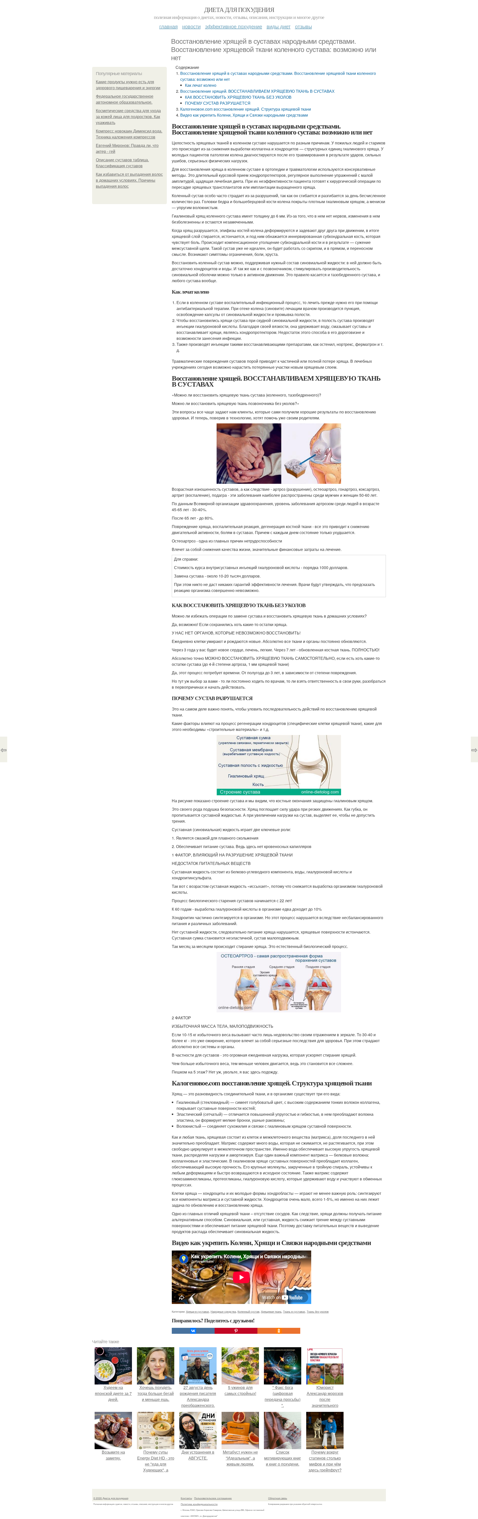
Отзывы (303, 26)
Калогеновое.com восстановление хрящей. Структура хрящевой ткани (245, 109)
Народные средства (223, 1311)
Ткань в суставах (294, 1311)
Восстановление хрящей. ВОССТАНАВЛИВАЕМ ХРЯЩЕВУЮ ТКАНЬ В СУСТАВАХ (257, 91)
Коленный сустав (248, 1311)
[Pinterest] (236, 1331)
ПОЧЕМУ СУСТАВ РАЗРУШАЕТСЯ (217, 103)
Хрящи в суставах (197, 1311)
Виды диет (279, 26)
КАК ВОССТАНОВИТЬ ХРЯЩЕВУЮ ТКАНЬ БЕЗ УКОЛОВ (238, 97)
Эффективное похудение (233, 26)
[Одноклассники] (278, 1331)
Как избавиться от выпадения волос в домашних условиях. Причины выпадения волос (129, 180)
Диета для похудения (239, 9)
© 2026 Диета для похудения (110, 1498)
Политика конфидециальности (199, 1504)
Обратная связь (277, 1498)
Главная (168, 26)
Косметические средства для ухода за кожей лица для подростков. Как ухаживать (128, 117)
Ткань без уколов (318, 1311)
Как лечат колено (200, 85)
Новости (191, 26)
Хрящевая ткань (271, 1311)
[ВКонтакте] (193, 1331)
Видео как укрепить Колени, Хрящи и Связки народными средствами (244, 115)
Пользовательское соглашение (213, 1498)
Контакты (186, 1498)
